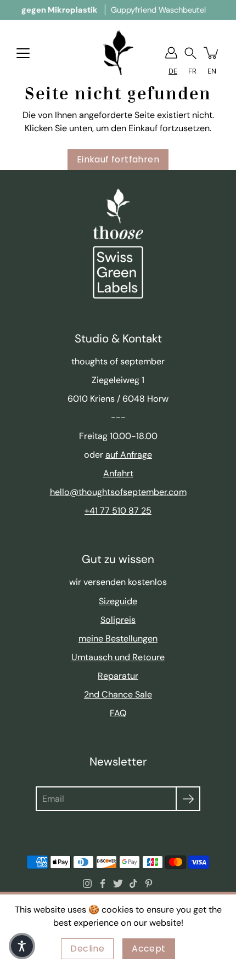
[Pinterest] (149, 883)
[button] (190, 53)
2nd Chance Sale (118, 694)
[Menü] (23, 53)
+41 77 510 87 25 (118, 510)
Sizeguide (118, 601)
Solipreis (118, 620)
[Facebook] (103, 883)
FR (192, 71)
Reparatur (118, 676)
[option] (192, 71)
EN (211, 71)
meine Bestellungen (118, 638)
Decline (87, 948)
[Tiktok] (133, 883)
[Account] (171, 52)
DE (172, 71)
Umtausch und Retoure (118, 657)
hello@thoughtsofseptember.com (118, 492)
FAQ (118, 713)
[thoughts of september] (118, 52)
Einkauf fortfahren (118, 159)
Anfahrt (118, 473)
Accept (148, 948)
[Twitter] (118, 883)
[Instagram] (87, 883)
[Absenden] (188, 798)
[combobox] (173, 71)
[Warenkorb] (212, 52)
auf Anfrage (128, 454)
